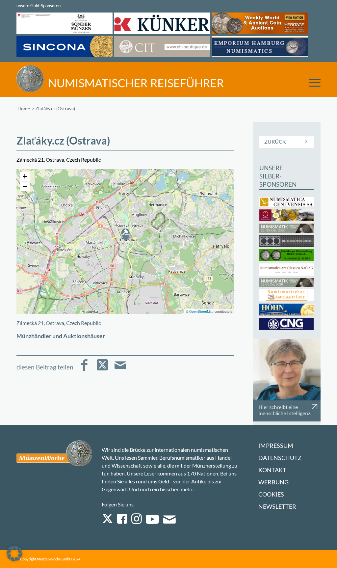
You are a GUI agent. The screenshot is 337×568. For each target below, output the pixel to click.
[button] (125, 234)
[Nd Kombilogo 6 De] (120, 79)
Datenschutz (279, 457)
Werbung (273, 482)
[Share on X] (102, 370)
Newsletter (277, 506)
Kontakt (272, 470)
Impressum (275, 445)
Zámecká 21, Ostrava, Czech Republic (58, 323)
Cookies (271, 494)
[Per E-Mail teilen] (120, 370)
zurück (275, 141)
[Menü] (311, 82)
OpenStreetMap (201, 311)
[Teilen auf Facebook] (84, 370)
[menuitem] (311, 80)
